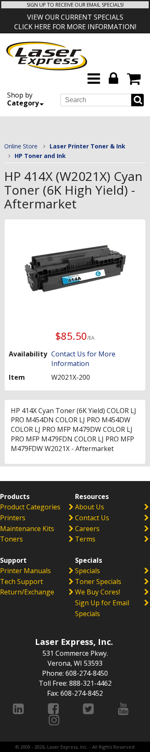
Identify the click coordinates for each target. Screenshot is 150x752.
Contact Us (92, 517)
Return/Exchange (27, 592)
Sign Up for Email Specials (102, 608)
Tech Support (21, 581)
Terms (85, 539)
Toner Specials (98, 581)
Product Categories (30, 506)
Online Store (21, 146)
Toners (11, 539)
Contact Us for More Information (83, 358)
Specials (87, 570)
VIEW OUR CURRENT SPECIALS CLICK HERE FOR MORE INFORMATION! (75, 22)
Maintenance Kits (27, 528)
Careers (87, 528)
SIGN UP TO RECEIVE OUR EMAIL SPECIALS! (75, 4)
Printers (12, 517)
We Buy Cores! (97, 592)
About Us (89, 506)
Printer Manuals (25, 570)
